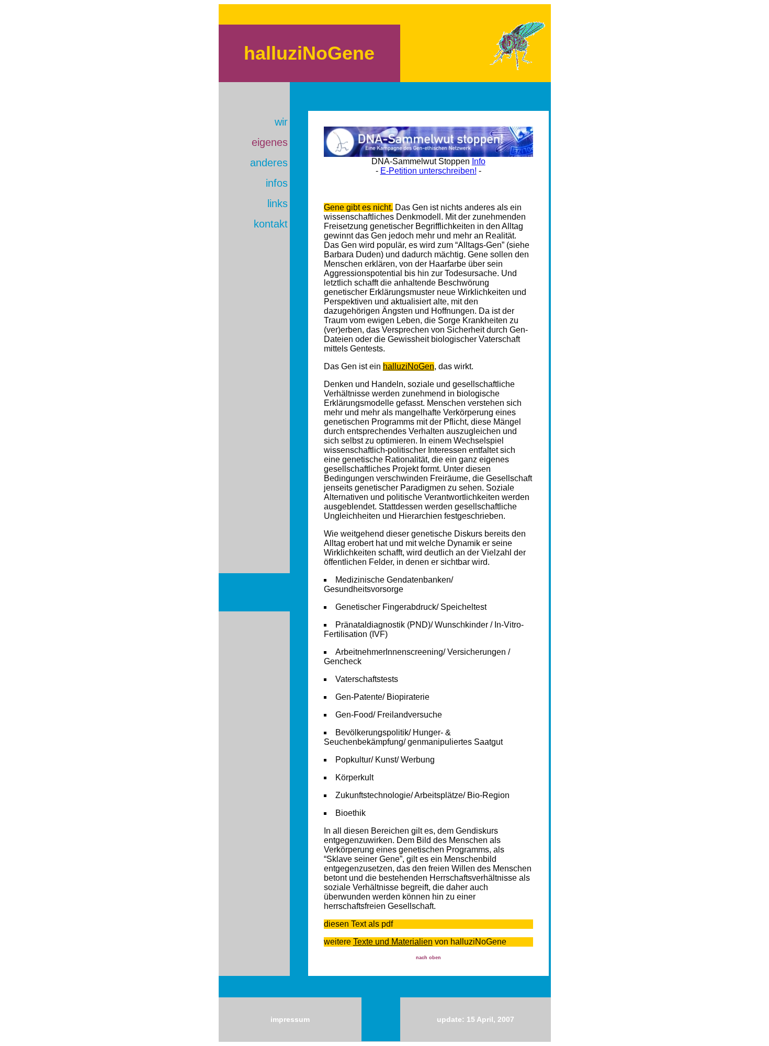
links (277, 203)
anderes (269, 162)
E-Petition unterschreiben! (428, 170)
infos (277, 183)
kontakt (271, 224)
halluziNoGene (309, 53)
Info (478, 161)
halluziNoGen (408, 366)
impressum (290, 1019)
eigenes (270, 142)
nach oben (428, 957)
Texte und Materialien (393, 941)
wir (281, 122)
